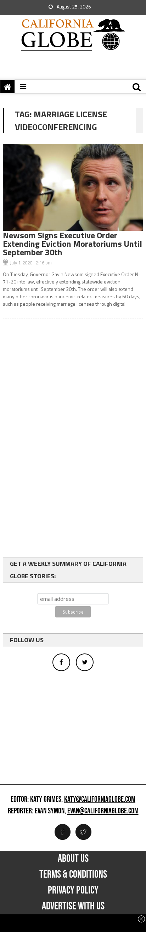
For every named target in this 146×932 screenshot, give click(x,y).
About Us (73, 858)
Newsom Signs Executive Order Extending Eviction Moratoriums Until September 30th (72, 243)
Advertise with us (73, 906)
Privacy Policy (73, 890)
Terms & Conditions (73, 874)
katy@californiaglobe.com (99, 799)
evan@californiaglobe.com (103, 811)
